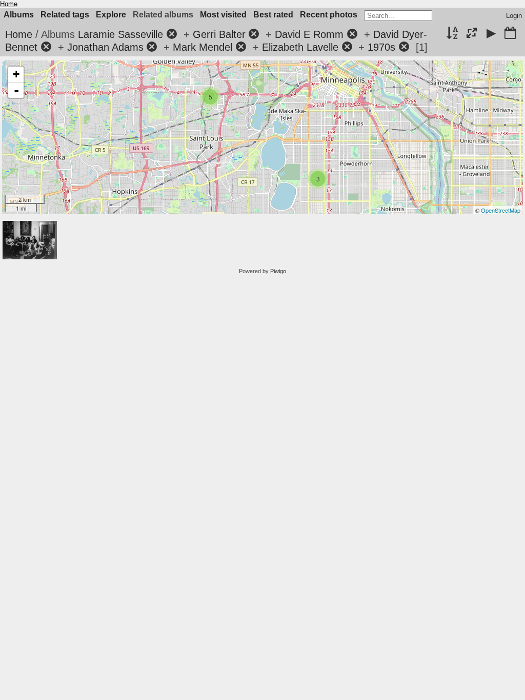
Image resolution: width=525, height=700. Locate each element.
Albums (19, 14)
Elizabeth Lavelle (300, 47)
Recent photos (328, 14)
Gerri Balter (219, 34)
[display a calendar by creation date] (510, 34)
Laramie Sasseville (120, 34)
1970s (381, 47)
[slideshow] (491, 34)
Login (514, 15)
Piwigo (278, 271)
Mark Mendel (202, 47)
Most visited (223, 14)
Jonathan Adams (105, 47)
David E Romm (309, 34)
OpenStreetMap (500, 210)
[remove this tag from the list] (171, 34)
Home (8, 4)
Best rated (273, 14)
